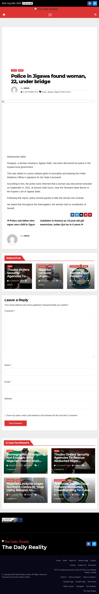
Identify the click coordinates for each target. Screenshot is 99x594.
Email (8, 382)
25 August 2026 (17, 281)
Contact (93, 560)
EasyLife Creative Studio (20, 577)
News (21, 70)
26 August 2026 (16, 465)
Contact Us (82, 565)
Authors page (83, 560)
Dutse (44, 92)
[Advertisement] (49, 45)
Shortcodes (92, 582)
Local (14, 70)
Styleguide (80, 586)
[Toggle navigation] (50, 15)
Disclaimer (92, 565)
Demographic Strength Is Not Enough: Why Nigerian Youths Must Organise (25, 459)
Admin (27, 88)
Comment (10, 311)
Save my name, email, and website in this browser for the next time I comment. (42, 415)
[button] (95, 15)
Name (8, 365)
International (75, 266)
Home (58, 560)
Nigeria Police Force (62, 92)
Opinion (10, 451)
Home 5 (64, 577)
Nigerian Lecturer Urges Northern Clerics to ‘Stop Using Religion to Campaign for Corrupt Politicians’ (25, 490)
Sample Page (68, 582)
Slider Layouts (68, 586)
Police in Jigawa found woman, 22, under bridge (48, 78)
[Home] (4, 15)
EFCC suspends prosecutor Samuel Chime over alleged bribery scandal (75, 571)
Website (8, 399)
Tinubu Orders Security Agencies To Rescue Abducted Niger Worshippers (71, 459)
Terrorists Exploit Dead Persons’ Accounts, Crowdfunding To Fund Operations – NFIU (71, 488)
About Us (72, 560)
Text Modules (91, 586)
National (42, 266)
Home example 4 (89, 577)
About (65, 560)
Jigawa (50, 92)
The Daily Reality (24, 547)
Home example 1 (75, 577)
